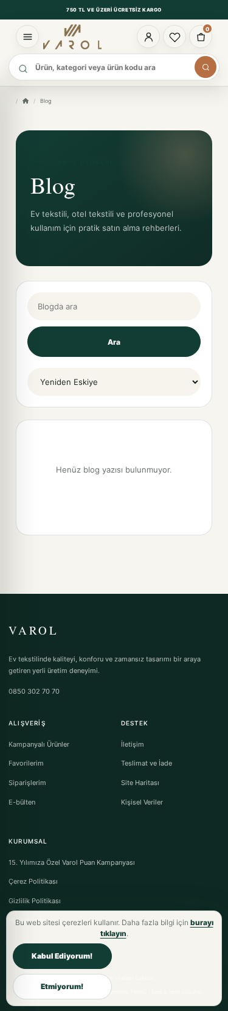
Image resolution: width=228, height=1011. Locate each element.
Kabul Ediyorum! (62, 955)
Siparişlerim (27, 782)
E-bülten (22, 802)
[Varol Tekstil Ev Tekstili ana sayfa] (77, 36)
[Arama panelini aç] (205, 67)
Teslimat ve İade (146, 763)
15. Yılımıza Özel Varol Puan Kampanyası (72, 862)
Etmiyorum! (62, 986)
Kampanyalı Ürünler (39, 744)
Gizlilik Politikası (35, 901)
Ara (114, 342)
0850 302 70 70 (34, 691)
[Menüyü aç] (27, 36)
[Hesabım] (148, 36)
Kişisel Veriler (142, 802)
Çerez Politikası (33, 881)
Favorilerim (26, 763)
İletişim (132, 744)
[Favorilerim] (174, 36)
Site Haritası (140, 782)
